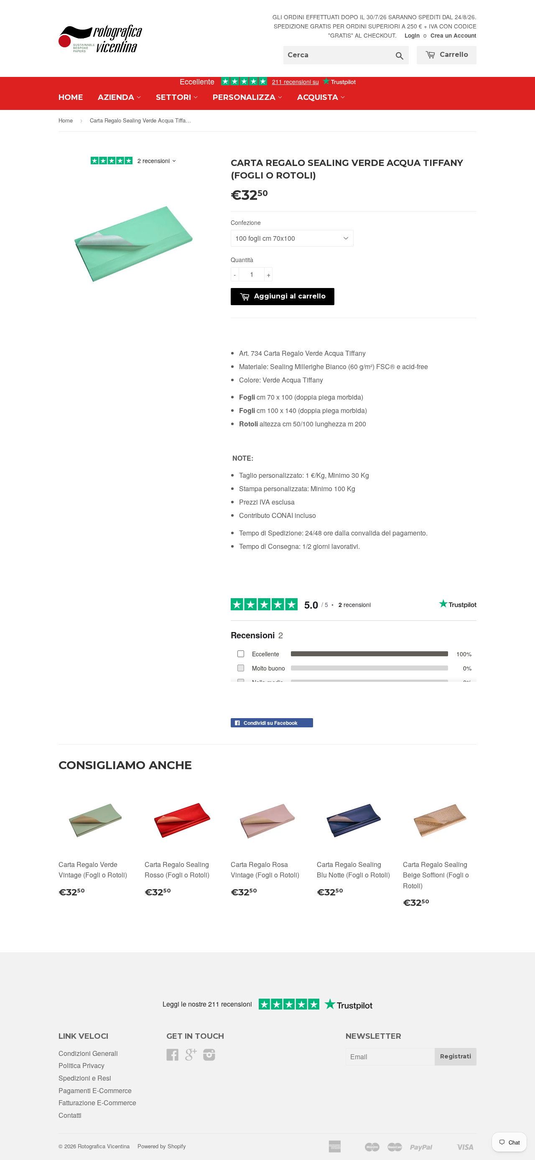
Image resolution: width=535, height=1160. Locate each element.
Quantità (242, 259)
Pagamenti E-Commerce (95, 1090)
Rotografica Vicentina (104, 1146)
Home (71, 97)
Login (412, 35)
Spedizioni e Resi (85, 1078)
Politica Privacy (81, 1065)
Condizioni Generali (88, 1053)
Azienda (117, 97)
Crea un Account (453, 35)
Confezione (246, 222)
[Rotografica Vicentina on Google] (191, 1057)
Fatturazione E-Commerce (97, 1102)
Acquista (318, 97)
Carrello (453, 55)
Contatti (70, 1115)
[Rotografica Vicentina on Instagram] (209, 1057)
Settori (174, 97)
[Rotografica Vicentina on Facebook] (172, 1057)
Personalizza (245, 97)
